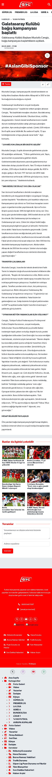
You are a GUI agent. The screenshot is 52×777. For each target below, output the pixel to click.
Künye (16, 697)
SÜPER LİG (7, 12)
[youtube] (33, 672)
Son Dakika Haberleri (14, 652)
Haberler (6, 19)
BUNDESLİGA (20, 713)
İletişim (17, 694)
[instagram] (23, 672)
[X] (17, 619)
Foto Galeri (19, 684)
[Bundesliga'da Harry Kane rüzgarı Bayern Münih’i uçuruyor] (13, 476)
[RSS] (35, 619)
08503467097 (27, 604)
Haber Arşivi (35, 652)
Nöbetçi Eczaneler (14, 635)
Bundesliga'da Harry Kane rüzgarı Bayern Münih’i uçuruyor (11, 486)
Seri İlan (13, 738)
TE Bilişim (32, 664)
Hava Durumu (36, 635)
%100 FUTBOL (19, 19)
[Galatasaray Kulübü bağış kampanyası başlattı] (26, 66)
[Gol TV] (26, 4)
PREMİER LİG (21, 12)
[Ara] (49, 4)
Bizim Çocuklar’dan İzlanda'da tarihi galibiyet (13, 510)
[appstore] (18, 625)
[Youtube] (26, 619)
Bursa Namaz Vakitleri (16, 640)
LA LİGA (34, 12)
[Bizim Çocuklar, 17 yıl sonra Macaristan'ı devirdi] (38, 452)
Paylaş (7, 84)
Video (16, 687)
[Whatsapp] (31, 619)
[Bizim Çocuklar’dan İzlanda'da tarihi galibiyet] (13, 499)
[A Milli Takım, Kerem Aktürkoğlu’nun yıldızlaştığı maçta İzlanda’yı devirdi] (38, 499)
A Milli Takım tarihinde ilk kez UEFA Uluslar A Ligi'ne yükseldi (13, 463)
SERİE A (44, 12)
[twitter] (12, 672)
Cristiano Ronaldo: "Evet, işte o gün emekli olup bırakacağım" (37, 486)
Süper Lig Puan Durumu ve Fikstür (29, 764)
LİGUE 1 (17, 716)
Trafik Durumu (35, 640)
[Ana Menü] (3, 4)
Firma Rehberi (16, 735)
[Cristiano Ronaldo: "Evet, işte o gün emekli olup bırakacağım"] (38, 476)
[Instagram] (21, 619)
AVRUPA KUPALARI (22, 722)
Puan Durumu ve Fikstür (12, 646)
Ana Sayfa (14, 678)
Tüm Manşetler (36, 645)
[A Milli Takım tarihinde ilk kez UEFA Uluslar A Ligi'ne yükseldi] (13, 452)
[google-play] (32, 625)
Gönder (7, 551)
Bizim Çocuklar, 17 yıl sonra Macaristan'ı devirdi (36, 463)
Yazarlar (17, 691)
